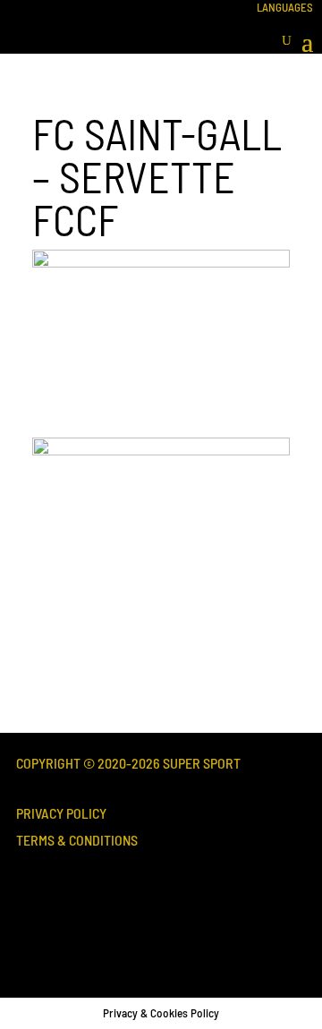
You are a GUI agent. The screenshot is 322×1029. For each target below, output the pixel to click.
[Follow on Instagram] (104, 918)
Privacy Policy (61, 812)
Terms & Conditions (77, 839)
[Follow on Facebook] (43, 918)
